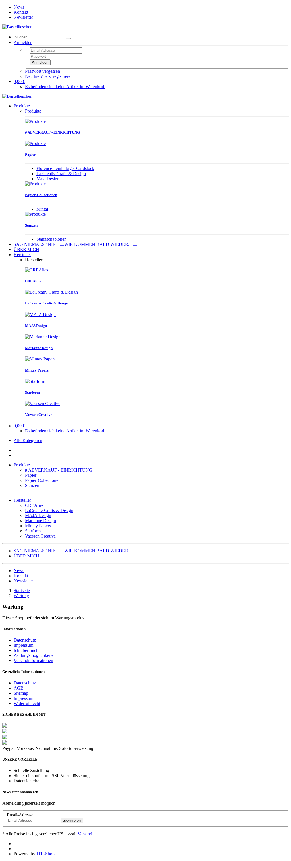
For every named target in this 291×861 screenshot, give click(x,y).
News (19, 7)
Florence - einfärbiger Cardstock (65, 168)
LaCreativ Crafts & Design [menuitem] (49, 510)
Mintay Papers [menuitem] (38, 525)
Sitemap (21, 693)
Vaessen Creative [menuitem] (40, 536)
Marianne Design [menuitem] (40, 520)
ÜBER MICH (26, 249)
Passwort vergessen (42, 71)
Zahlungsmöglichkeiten (35, 655)
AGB (19, 688)
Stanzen (32, 485)
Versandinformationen (33, 660)
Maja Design (47, 178)
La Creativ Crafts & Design (61, 173)
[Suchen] (68, 38)
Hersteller (22, 254)
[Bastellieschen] (17, 26)
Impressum (23, 645)
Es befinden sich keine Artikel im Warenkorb (65, 86)
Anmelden (40, 62)
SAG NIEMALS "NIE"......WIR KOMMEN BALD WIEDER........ (75, 244)
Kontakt (21, 12)
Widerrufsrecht (27, 703)
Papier (30, 475)
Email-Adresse (20, 814)
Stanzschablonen (51, 239)
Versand (85, 833)
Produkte (22, 105)
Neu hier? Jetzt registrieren (49, 76)
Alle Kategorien (28, 440)
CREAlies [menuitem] (34, 505)
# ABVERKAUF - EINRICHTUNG (58, 470)
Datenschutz (25, 640)
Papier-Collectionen (43, 480)
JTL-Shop (45, 853)
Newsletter (23, 17)
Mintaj (42, 209)
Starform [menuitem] (33, 530)
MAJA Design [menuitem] (38, 515)
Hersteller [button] (22, 500)
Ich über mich (26, 650)
